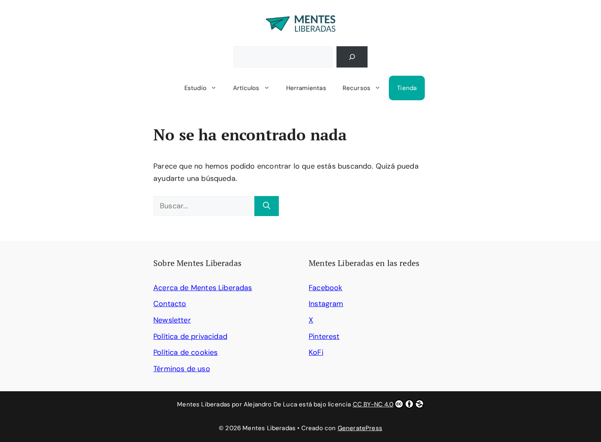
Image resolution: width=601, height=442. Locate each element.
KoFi (316, 352)
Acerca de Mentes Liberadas (202, 288)
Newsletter (172, 320)
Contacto (169, 304)
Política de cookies (185, 352)
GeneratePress (360, 428)
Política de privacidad (190, 336)
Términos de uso (181, 369)
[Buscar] (352, 57)
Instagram (326, 304)
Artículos (246, 88)
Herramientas (306, 88)
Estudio (195, 88)
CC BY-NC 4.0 (373, 404)
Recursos (356, 88)
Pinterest (324, 336)
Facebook (325, 288)
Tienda (407, 88)
